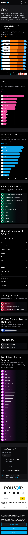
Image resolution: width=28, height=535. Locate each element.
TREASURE (6, 114)
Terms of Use (4, 503)
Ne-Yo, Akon (5, 120)
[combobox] (6, 455)
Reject (14, 528)
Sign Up (22, 498)
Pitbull (5, 102)
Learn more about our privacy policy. (17, 522)
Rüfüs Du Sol (5, 111)
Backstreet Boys (6, 123)
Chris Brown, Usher (6, 105)
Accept (14, 532)
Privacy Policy (21, 502)
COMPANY (3, 507)
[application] (14, 56)
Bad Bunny (6, 96)
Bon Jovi (5, 175)
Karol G (5, 108)
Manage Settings (14, 524)
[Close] (26, 512)
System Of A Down (6, 150)
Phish (5, 117)
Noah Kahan (5, 99)
